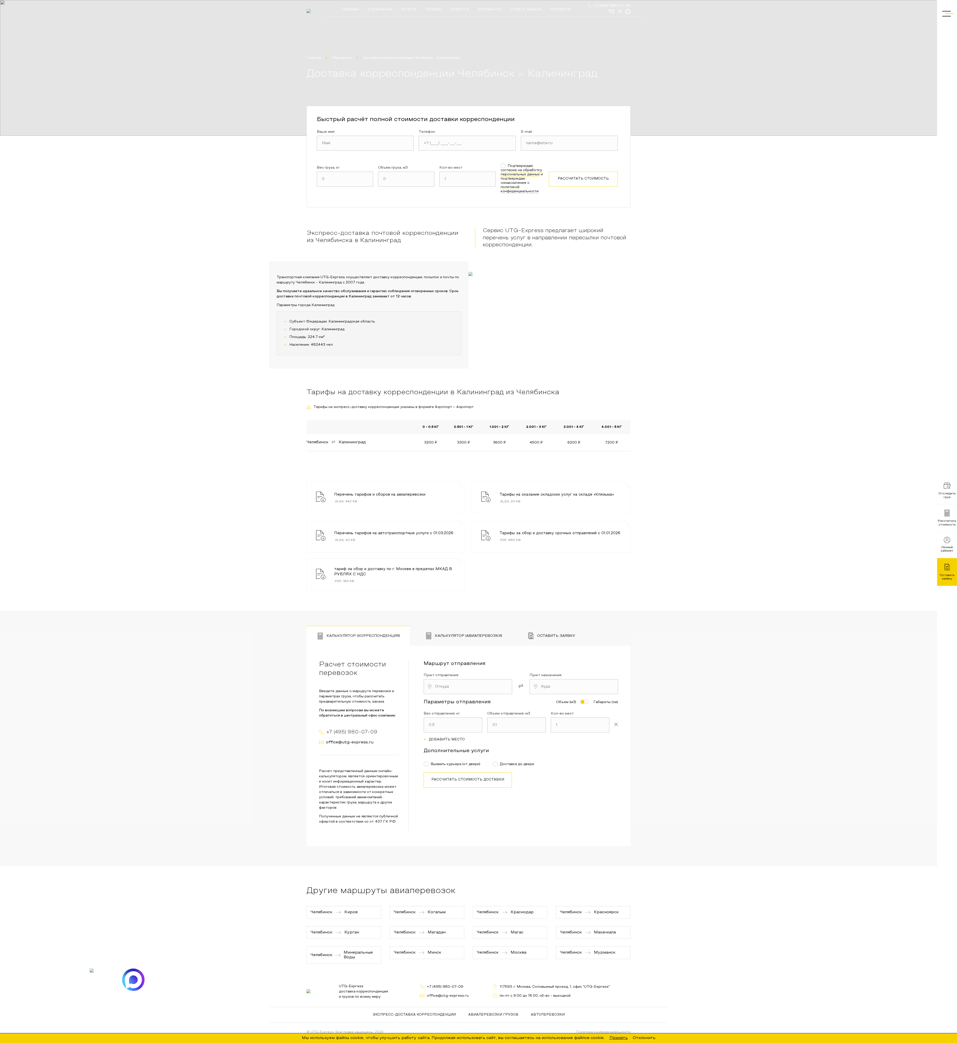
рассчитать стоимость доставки (467, 779)
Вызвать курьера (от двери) (455, 764)
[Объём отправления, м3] (516, 724)
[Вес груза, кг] (345, 179)
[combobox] (468, 686)
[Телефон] (467, 143)
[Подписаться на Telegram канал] (101, 980)
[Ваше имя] (365, 143)
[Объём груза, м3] (406, 179)
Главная (314, 58)
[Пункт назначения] (574, 686)
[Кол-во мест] (467, 179)
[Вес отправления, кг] (453, 724)
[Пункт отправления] (468, 686)
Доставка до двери (517, 764)
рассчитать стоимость (583, 178)
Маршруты (342, 58)
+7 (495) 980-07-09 (612, 6)
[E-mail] (569, 143)
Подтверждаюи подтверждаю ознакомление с (522, 178)
